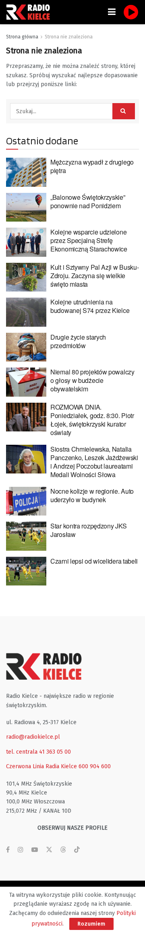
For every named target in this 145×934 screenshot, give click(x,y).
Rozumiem (91, 924)
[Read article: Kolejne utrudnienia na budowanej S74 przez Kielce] (26, 312)
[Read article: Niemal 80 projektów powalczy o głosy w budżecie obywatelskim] (26, 382)
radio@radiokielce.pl (33, 736)
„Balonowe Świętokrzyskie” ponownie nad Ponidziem (87, 201)
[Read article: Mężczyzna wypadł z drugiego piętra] (26, 172)
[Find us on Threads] (63, 850)
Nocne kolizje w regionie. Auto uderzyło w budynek (92, 495)
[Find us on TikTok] (77, 850)
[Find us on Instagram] (20, 850)
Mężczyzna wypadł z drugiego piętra (92, 166)
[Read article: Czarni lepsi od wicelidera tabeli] (26, 571)
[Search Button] (123, 111)
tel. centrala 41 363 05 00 (38, 751)
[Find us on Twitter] (49, 850)
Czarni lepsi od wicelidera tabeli (94, 561)
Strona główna (22, 37)
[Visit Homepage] (30, 12)
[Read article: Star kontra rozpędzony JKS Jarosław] (26, 536)
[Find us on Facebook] (8, 850)
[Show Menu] (112, 12)
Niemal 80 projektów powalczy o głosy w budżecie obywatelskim (92, 380)
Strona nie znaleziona (69, 37)
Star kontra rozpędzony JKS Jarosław (88, 530)
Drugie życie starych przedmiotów (78, 341)
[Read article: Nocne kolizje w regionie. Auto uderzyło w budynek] (26, 501)
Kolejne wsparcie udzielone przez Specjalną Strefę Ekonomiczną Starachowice (88, 240)
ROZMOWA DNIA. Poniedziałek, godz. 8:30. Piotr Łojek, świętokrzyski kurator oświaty (92, 420)
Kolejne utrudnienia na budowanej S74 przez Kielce (89, 306)
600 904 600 (95, 766)
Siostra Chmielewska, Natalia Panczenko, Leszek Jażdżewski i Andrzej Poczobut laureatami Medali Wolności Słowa (94, 462)
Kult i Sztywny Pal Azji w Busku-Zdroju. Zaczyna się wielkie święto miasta (94, 275)
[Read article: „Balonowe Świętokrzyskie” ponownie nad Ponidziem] (26, 207)
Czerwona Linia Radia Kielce (41, 766)
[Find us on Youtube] (34, 850)
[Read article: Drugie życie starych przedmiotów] (26, 347)
